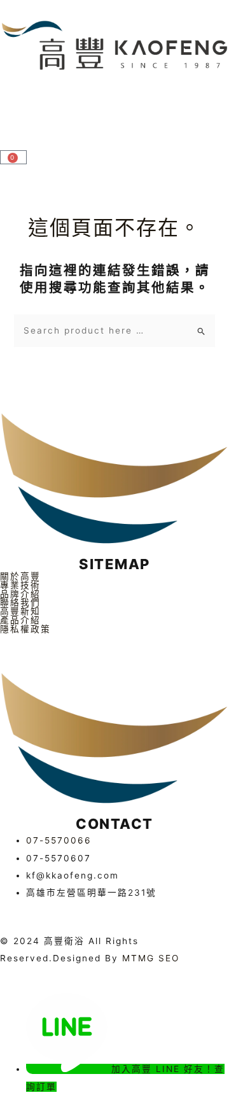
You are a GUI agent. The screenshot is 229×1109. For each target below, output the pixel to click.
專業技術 (20, 585)
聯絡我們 (20, 602)
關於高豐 (20, 576)
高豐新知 (20, 611)
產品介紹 (20, 620)
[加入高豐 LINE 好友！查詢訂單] (68, 1069)
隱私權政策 (25, 629)
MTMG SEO (150, 958)
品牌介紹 (20, 594)
